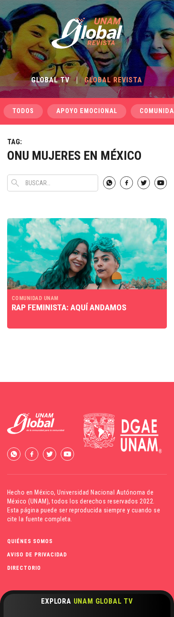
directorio (24, 568)
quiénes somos (30, 541)
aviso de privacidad (37, 555)
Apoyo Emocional (86, 111)
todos (23, 111)
